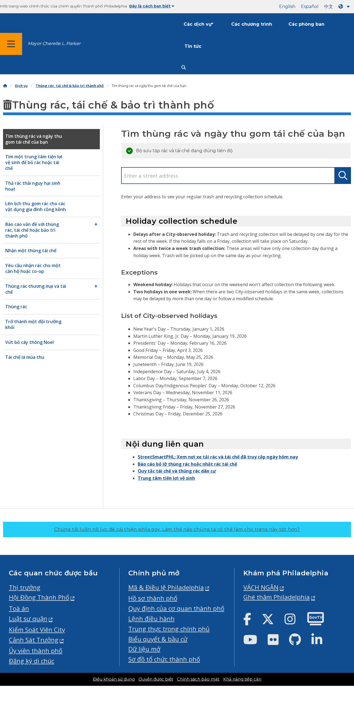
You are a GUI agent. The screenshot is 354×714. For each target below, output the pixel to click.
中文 (328, 6)
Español (310, 6)
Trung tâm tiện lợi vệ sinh (166, 478)
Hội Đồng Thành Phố (39, 597)
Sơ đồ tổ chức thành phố (164, 659)
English (287, 6)
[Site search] (183, 67)
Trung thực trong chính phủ (169, 629)
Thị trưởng (24, 587)
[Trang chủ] (5, 85)
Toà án (19, 608)
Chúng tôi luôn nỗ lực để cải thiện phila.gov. (177, 529)
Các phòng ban (306, 24)
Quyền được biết (156, 679)
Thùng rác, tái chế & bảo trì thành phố (70, 85)
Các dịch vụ (198, 24)
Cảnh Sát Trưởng (33, 640)
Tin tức (192, 46)
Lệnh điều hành (151, 618)
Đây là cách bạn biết (150, 6)
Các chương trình (251, 24)
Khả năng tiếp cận (242, 679)
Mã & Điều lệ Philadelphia (166, 587)
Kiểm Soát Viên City (37, 629)
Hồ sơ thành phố (152, 598)
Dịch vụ (21, 85)
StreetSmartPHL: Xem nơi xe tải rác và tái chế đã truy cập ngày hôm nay (218, 457)
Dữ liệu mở (144, 649)
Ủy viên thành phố (35, 650)
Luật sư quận (28, 618)
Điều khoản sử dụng (114, 679)
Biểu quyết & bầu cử (158, 639)
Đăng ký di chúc (31, 661)
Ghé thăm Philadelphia (276, 597)
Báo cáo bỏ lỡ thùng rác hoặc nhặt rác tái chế (187, 464)
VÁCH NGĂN (260, 587)
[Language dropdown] (345, 6)
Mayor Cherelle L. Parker (54, 43)
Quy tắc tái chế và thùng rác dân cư (177, 471)
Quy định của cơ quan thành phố (176, 608)
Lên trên (336, 675)
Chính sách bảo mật (198, 679)
